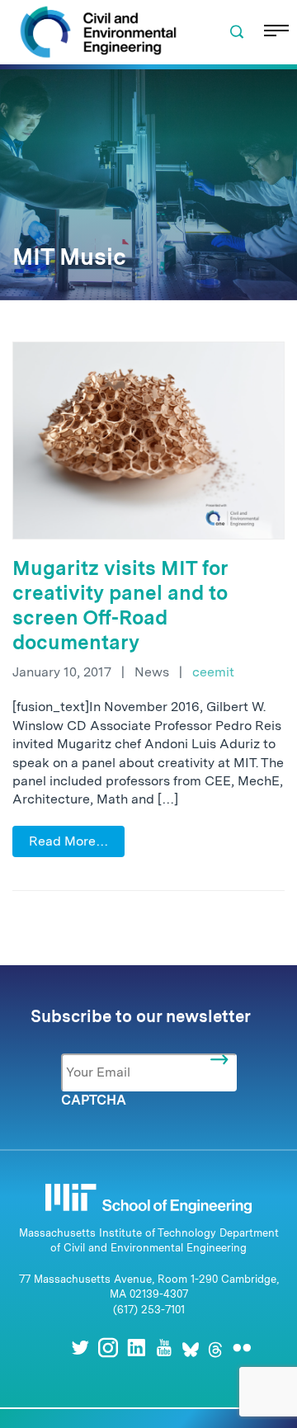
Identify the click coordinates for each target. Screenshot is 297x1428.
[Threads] (215, 1348)
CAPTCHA (93, 1100)
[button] (237, 32)
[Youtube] (164, 1348)
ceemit (213, 672)
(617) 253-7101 (149, 1309)
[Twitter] (80, 1348)
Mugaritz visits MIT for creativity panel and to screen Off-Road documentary (120, 605)
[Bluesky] (190, 1348)
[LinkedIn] (136, 1348)
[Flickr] (242, 1348)
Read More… (68, 841)
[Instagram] (108, 1348)
